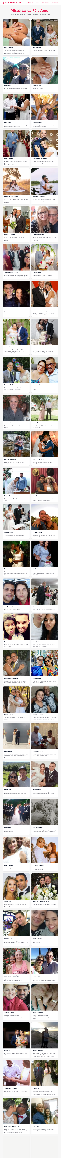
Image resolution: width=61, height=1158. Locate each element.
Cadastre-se (30, 2)
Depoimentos (45, 2)
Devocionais (55, 2)
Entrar (37, 2)
